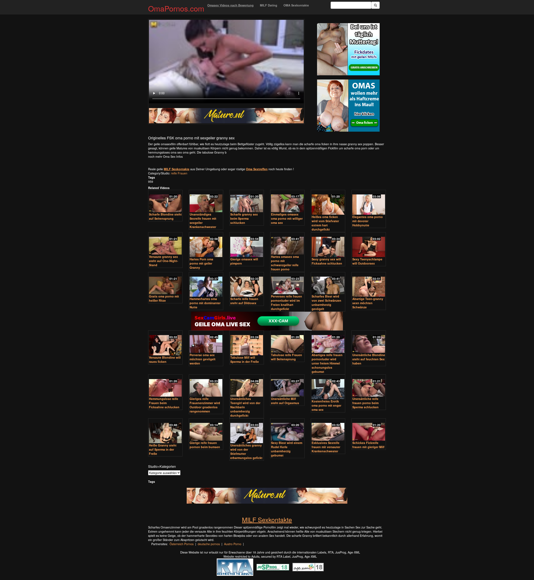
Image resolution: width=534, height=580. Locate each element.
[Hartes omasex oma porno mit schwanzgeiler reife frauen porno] (287, 244)
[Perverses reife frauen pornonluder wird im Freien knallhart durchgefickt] (287, 283)
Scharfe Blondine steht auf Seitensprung (165, 216)
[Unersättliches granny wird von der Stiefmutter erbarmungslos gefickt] (246, 431)
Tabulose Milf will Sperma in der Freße (244, 359)
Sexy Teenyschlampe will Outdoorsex (367, 261)
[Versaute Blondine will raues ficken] (165, 343)
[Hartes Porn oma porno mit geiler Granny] (206, 245)
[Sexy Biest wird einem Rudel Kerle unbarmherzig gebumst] (287, 430)
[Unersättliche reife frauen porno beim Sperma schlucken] (368, 386)
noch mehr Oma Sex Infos (165, 156)
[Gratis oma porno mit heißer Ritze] (165, 283)
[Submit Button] (375, 5)
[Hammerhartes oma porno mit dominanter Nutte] (206, 285)
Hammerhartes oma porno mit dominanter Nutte (205, 303)
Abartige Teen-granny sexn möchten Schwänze (367, 303)
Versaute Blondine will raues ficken (165, 359)
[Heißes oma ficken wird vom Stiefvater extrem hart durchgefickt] (328, 203)
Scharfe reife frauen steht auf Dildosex (244, 301)
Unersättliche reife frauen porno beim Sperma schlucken (365, 403)
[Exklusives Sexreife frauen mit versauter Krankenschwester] (328, 430)
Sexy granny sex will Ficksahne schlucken (327, 261)
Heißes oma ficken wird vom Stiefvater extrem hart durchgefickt (325, 223)
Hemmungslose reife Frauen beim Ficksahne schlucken (164, 403)
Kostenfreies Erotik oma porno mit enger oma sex (326, 405)
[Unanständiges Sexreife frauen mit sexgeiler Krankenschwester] (206, 201)
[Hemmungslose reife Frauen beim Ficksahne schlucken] (165, 386)
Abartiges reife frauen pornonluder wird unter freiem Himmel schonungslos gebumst (327, 363)
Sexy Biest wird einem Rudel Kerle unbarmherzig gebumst (286, 449)
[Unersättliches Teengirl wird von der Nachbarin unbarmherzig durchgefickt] (246, 386)
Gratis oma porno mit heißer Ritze (164, 298)
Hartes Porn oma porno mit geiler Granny (201, 263)
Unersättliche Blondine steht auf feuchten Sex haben (368, 359)
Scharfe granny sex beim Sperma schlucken (244, 218)
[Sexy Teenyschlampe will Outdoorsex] (368, 245)
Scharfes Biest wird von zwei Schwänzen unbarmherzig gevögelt (326, 302)
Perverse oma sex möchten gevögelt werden (202, 359)
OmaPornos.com (176, 8)
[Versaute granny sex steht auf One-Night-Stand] (165, 244)
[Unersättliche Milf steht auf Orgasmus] (287, 386)
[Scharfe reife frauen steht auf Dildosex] (246, 285)
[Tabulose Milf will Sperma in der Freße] (246, 343)
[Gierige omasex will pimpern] (246, 245)
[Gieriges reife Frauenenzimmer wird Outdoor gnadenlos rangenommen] (206, 386)
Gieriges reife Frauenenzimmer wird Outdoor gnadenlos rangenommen (205, 405)
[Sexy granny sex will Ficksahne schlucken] (328, 245)
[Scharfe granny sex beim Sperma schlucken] (246, 201)
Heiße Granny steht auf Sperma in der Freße (162, 449)
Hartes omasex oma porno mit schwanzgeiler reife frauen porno (285, 263)
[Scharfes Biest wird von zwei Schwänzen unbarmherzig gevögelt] (328, 283)
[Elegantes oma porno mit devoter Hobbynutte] (368, 203)
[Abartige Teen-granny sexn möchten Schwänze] (368, 285)
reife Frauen (179, 173)
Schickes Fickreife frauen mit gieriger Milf (368, 445)
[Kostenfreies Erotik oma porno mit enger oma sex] (328, 387)
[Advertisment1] (348, 49)
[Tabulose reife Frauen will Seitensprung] (287, 342)
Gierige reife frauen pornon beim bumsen (205, 445)
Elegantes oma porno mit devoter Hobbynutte (367, 221)
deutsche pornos (209, 544)
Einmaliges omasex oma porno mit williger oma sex (287, 218)
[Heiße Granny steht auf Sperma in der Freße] (165, 431)
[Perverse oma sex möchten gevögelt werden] (206, 342)
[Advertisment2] (348, 105)
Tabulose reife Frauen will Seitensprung (286, 357)
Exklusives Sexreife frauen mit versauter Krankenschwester (326, 447)
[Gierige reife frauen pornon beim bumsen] (206, 430)
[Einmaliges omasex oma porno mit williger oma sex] (287, 201)
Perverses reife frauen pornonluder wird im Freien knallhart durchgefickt (286, 302)
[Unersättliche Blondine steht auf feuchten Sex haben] (368, 342)
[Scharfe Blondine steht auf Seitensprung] (165, 201)
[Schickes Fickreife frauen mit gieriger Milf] (368, 430)
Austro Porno (232, 544)
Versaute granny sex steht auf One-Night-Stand (163, 261)
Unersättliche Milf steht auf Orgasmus (285, 401)
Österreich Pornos (182, 544)
